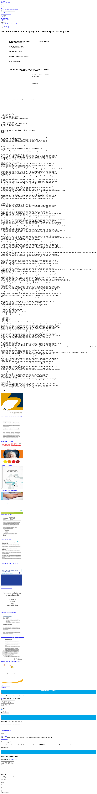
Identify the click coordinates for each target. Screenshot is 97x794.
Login (2, 8)
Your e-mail (3, 774)
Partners (6, 736)
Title (2, 699)
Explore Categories (5, 2)
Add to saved (13, 23)
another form (14, 759)
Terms (6, 739)
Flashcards (3, 14)
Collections (8, 14)
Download (3, 687)
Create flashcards (13, 9)
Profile (2, 21)
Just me (4, 711)
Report (2, 736)
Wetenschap (6, 26)
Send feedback (4, 747)
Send (7, 792)
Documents (3, 730)
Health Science (7, 27)
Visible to (3, 708)
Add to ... (3, 22)
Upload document (5, 9)
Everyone (5, 709)
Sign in (2, 698)
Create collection (5, 712)
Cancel (2, 792)
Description (6, 702)
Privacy (3, 739)
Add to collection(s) (5, 23)
